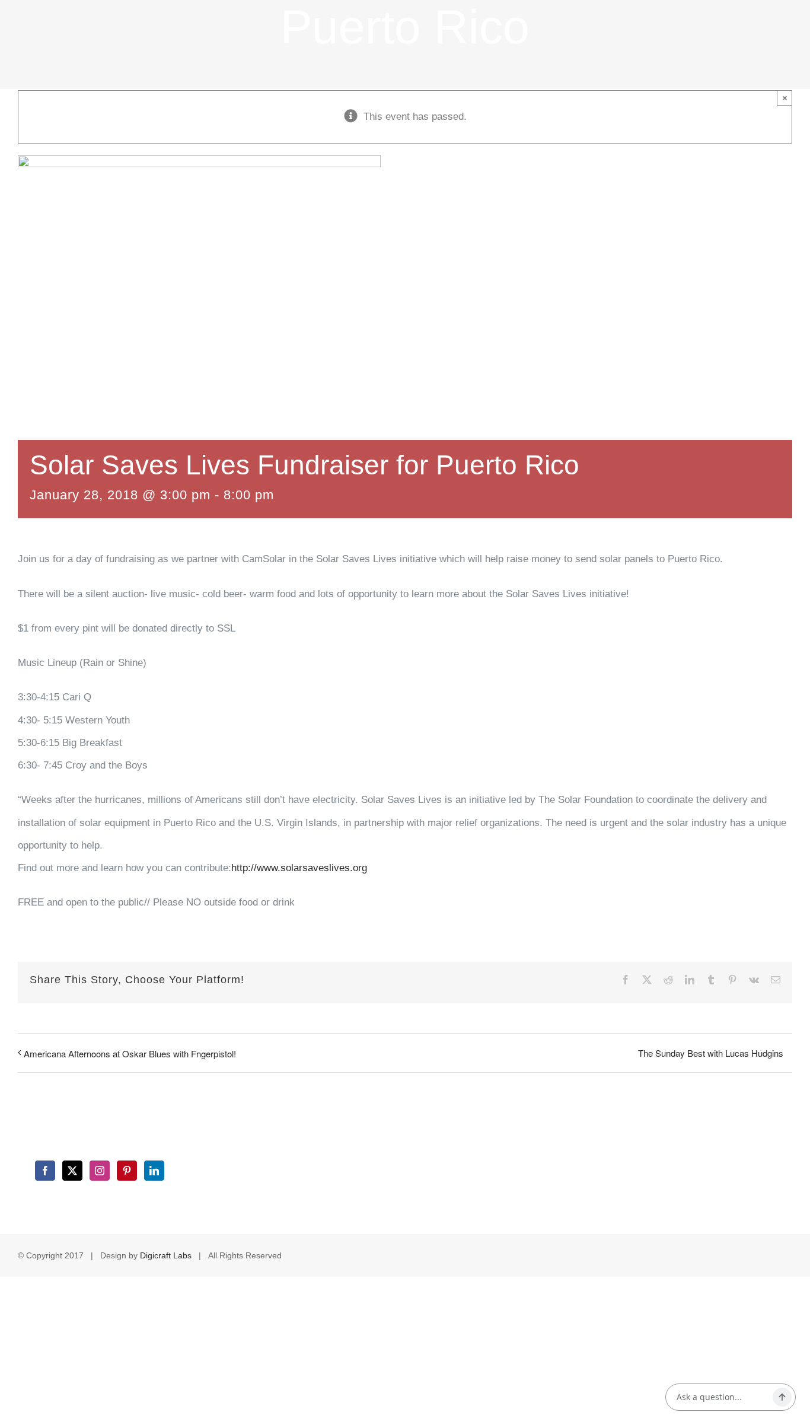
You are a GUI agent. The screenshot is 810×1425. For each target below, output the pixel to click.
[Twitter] (72, 1171)
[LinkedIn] (154, 1171)
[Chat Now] (782, 1397)
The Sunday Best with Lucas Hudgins (710, 1053)
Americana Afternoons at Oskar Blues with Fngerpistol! (130, 1053)
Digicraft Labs (166, 1255)
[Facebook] (45, 1171)
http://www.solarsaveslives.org (299, 868)
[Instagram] (100, 1171)
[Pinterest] (127, 1171)
